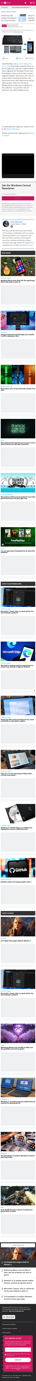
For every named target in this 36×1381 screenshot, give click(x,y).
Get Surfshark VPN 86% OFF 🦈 (21, 7)
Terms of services (24, 203)
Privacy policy (6, 1332)
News (4, 26)
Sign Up (18, 1360)
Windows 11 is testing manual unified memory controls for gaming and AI (18, 1282)
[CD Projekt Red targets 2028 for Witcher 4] (18, 1257)
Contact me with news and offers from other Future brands (18, 1354)
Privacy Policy (24, 1366)
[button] (34, 3)
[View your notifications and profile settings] (25, 3)
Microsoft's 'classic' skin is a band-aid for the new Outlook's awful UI (19, 1290)
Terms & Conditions (16, 1368)
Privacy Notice (26, 205)
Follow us (20, 58)
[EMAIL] (12, 226)
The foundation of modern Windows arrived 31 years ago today (18, 1298)
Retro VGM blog (13, 129)
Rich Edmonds (13, 25)
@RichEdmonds (27, 245)
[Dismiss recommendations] (33, 12)
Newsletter (30, 58)
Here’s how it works (18, 32)
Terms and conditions (9, 1324)
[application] (18, 165)
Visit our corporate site (16, 1311)
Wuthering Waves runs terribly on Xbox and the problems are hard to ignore (17, 1272)
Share (6, 58)
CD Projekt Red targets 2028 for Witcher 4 (16, 1263)
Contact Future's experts (9, 1328)
